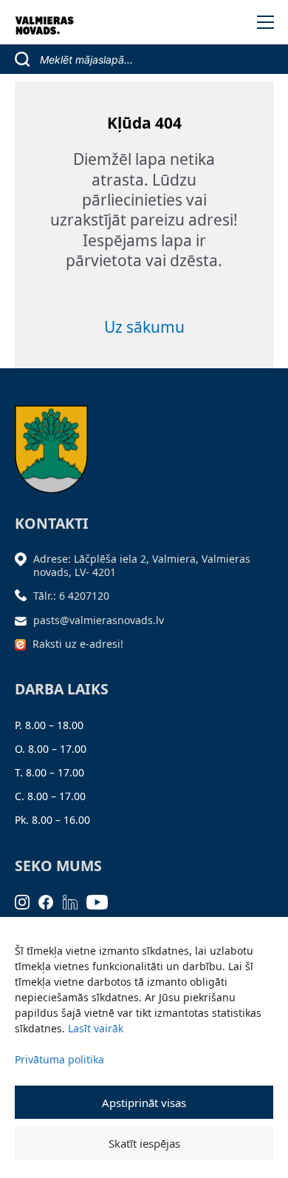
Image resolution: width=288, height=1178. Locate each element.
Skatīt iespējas (144, 1143)
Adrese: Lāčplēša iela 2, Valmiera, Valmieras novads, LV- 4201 (141, 565)
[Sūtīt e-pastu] (24, 620)
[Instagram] (27, 901)
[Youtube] (101, 901)
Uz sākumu (144, 326)
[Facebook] (50, 901)
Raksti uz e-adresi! (77, 644)
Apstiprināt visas (144, 1102)
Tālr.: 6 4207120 (71, 596)
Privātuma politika (59, 1059)
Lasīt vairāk (95, 1028)
